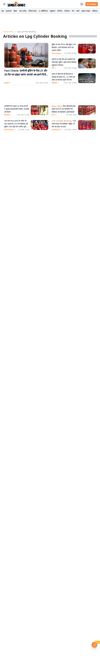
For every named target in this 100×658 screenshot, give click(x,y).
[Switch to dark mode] (82, 4)
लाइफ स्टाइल (85, 11)
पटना (54, 115)
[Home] (17, 4)
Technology (57, 53)
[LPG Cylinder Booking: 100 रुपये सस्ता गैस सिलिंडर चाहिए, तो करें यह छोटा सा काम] (87, 125)
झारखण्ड (9, 11)
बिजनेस (59, 11)
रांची (54, 68)
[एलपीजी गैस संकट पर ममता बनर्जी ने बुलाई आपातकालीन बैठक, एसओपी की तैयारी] (39, 110)
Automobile (57, 130)
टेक (73, 11)
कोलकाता (55, 83)
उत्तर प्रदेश (22, 11)
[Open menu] (4, 4)
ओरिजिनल (44, 11)
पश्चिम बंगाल (33, 11)
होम (3, 11)
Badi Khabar (9, 130)
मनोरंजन (67, 11)
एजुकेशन (52, 11)
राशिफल (94, 11)
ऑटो (77, 11)
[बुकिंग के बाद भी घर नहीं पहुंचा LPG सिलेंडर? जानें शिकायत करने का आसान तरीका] (87, 49)
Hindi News (8, 31)
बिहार (15, 11)
